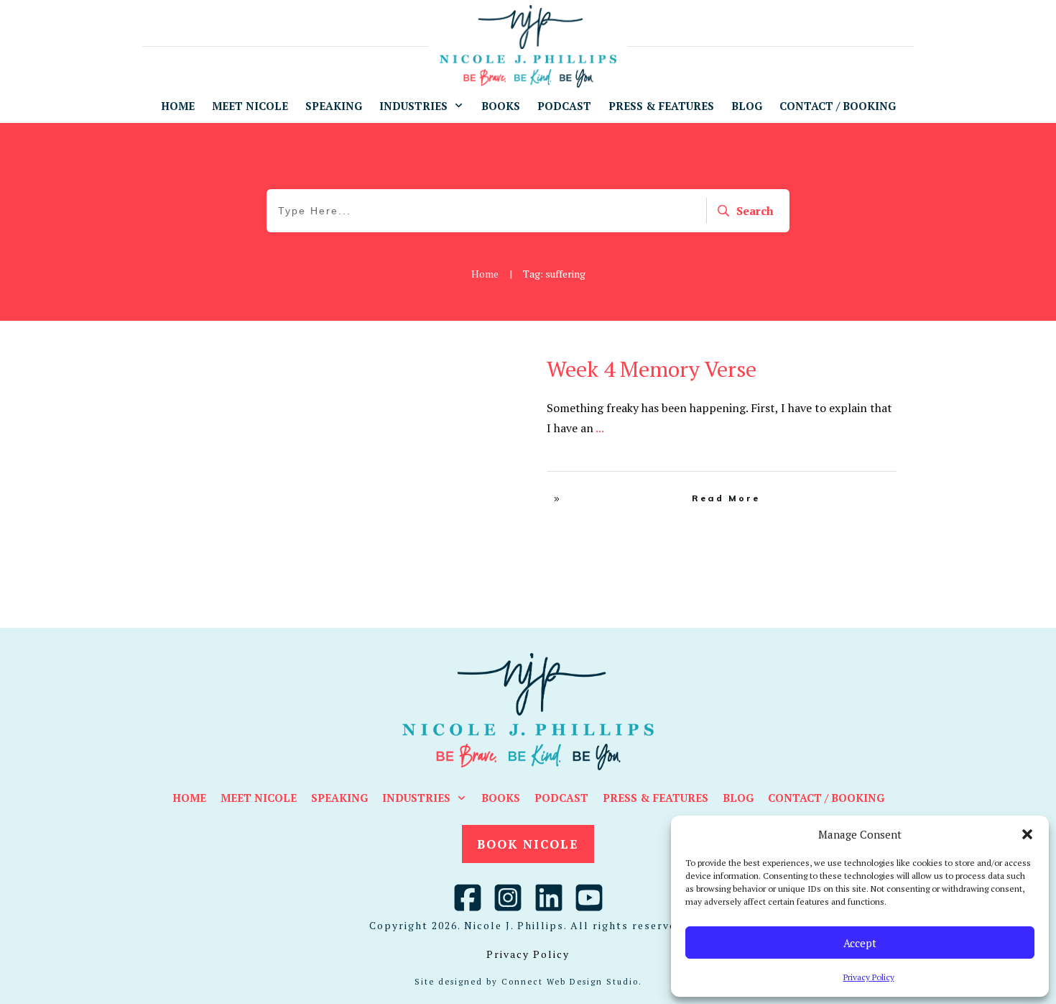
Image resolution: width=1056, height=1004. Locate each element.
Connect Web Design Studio (570, 982)
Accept (859, 943)
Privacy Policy (868, 977)
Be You (460, 365)
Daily (492, 365)
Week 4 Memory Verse (651, 369)
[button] (1027, 834)
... (600, 428)
